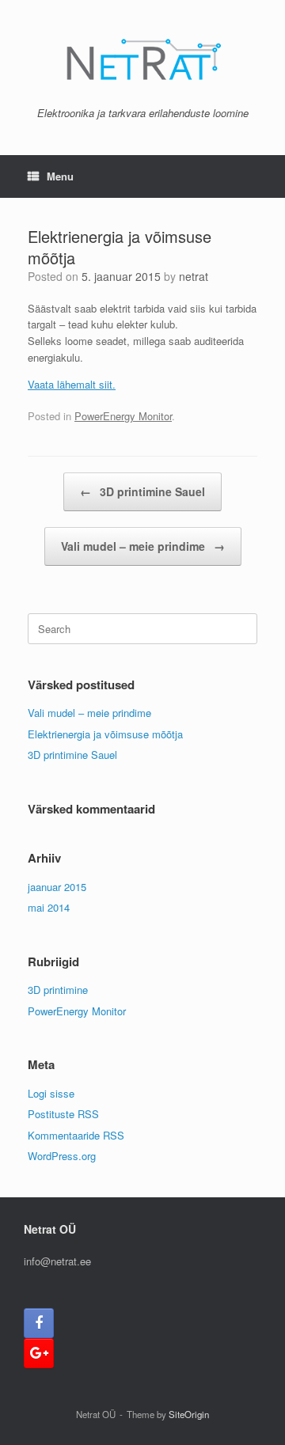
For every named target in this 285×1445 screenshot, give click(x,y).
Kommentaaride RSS (76, 1135)
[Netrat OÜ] (142, 59)
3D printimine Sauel (142, 491)
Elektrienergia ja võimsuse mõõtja (105, 733)
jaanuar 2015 (57, 886)
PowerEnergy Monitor (123, 415)
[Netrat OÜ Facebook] (39, 1323)
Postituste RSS (63, 1113)
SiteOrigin (189, 1414)
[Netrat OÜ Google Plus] (39, 1353)
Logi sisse (51, 1093)
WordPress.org (62, 1155)
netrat (193, 276)
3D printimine (58, 989)
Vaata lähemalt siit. (72, 384)
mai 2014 (49, 907)
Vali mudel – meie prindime (143, 546)
